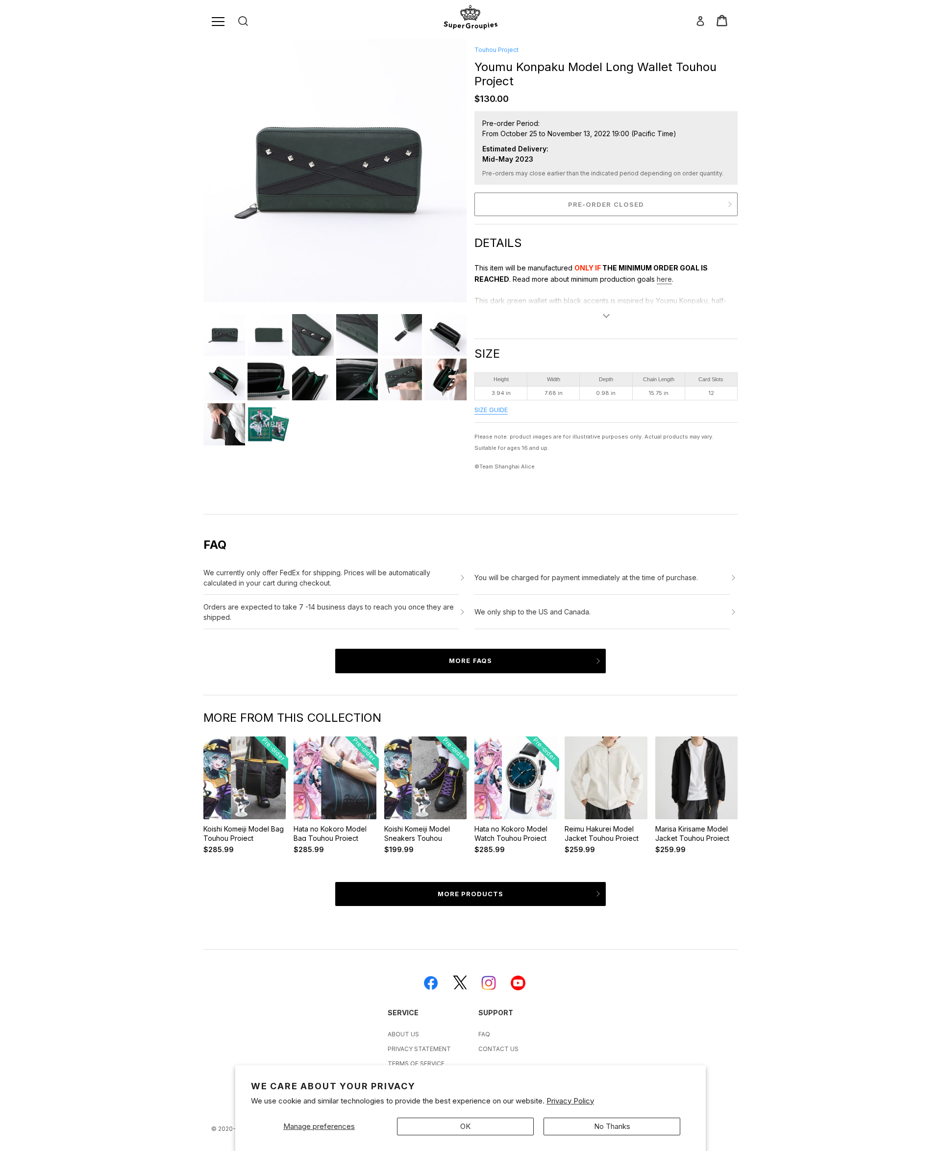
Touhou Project (496, 49)
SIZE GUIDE (491, 410)
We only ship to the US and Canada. (532, 612)
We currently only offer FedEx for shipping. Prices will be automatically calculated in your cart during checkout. (316, 577)
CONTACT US (498, 1049)
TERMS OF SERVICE (416, 1063)
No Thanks (612, 1126)
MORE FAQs (470, 660)
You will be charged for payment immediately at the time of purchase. (586, 577)
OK (465, 1126)
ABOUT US (403, 1034)
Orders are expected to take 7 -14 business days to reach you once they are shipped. (328, 612)
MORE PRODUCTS (471, 894)
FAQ (484, 1034)
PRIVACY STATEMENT (419, 1049)
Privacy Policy (570, 1100)
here (664, 279)
